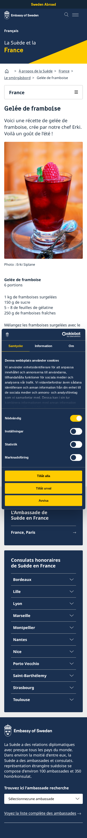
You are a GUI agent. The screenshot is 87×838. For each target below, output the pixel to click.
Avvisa (43, 500)
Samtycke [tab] (15, 346)
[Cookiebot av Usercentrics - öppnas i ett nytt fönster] (63, 334)
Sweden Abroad (43, 4)
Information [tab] (43, 346)
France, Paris (23, 532)
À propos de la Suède (36, 71)
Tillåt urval (43, 488)
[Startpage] (8, 71)
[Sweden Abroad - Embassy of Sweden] (25, 15)
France (64, 71)
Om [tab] (71, 346)
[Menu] (77, 15)
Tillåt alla (43, 476)
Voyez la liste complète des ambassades (40, 813)
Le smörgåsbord (17, 77)
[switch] (76, 431)
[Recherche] (67, 15)
